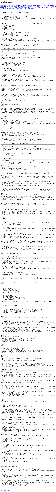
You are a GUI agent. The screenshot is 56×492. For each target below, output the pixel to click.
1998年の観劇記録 (42, 6)
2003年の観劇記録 (6, 6)
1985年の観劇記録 (26, 8)
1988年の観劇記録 (5, 8)
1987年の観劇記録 (12, 8)
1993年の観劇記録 (23, 7)
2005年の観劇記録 (47, 5)
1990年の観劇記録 (45, 7)
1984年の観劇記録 (33, 8)
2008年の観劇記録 (25, 5)
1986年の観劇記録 (19, 8)
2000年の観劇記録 (28, 6)
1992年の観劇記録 (31, 7)
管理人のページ (7, 490)
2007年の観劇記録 (32, 5)
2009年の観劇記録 (18, 5)
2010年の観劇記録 (11, 5)
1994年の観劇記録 (16, 7)
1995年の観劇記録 (9, 7)
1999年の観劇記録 (35, 6)
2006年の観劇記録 (40, 5)
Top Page (2, 490)
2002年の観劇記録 (14, 6)
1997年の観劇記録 (50, 6)
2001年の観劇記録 (21, 6)
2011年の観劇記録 (3, 5)
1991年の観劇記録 (38, 7)
